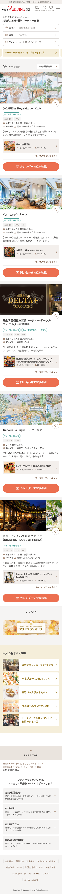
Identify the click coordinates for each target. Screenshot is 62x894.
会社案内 (9, 861)
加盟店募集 (51, 867)
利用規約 (20, 861)
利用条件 (30, 861)
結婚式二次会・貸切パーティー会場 (18, 767)
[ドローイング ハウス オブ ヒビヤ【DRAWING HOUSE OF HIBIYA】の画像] (31, 515)
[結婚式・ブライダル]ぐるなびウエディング (21, 763)
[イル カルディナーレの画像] (31, 193)
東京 (39, 767)
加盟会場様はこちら (34, 867)
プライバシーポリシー (47, 861)
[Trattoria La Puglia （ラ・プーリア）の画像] (31, 409)
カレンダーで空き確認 (33, 166)
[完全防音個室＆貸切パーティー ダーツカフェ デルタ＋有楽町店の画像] (31, 299)
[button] (31, 795)
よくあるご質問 (31, 880)
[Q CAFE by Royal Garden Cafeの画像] (31, 87)
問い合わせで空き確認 (33, 272)
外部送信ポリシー (14, 867)
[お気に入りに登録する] (55, 103)
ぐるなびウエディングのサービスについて (31, 873)
